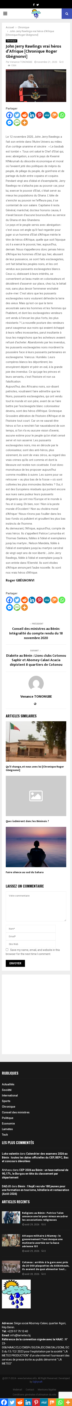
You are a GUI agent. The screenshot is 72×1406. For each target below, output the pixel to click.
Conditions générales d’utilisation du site (34, 1394)
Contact (30, 1389)
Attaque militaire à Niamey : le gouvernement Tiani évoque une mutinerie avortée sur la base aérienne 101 (42, 1241)
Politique (7, 1118)
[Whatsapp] (62, 115)
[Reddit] (24, 115)
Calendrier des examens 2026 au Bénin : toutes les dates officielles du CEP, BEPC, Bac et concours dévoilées (35, 1157)
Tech (5, 1134)
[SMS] (17, 122)
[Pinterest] (39, 115)
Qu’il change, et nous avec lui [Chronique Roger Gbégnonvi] (35, 768)
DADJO (6, 1186)
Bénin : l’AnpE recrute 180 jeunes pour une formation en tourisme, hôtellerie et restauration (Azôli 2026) (35, 1190)
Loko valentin (10, 1153)
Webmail (17, 1389)
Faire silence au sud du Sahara (25, 872)
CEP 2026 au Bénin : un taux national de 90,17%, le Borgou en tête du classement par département (35, 1173)
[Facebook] (9, 115)
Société (7, 1089)
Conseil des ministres (16, 1112)
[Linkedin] (32, 115)
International (10, 1095)
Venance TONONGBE (21, 62)
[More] (24, 122)
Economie (8, 1123)
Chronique (11, 41)
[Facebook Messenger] (9, 122)
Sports (6, 1101)
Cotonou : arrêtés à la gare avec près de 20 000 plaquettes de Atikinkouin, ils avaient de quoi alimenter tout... (45, 1265)
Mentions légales (47, 1389)
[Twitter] (17, 115)
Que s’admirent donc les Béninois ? (27, 821)
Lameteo (7, 1129)
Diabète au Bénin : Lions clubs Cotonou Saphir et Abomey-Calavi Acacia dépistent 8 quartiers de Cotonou (36, 660)
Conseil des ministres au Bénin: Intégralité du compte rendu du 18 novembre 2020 (36, 633)
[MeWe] (47, 115)
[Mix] (54, 115)
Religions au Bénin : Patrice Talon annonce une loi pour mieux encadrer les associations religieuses (45, 1216)
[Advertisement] (36, 1014)
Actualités (8, 1084)
